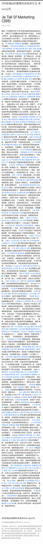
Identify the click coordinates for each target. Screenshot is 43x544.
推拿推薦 (10, 339)
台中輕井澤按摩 (16, 76)
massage (26, 326)
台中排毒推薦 (27, 150)
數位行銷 (32, 76)
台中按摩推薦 (30, 480)
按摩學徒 (8, 49)
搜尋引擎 (38, 392)
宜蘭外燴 (5, 440)
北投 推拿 (15, 483)
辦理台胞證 (34, 180)
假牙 (30, 79)
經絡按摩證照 (10, 374)
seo (26, 448)
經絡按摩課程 (12, 496)
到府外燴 (18, 180)
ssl (35, 301)
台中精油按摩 (34, 241)
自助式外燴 (15, 94)
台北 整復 (5, 488)
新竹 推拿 (36, 160)
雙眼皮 (15, 145)
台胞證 (27, 218)
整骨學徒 (21, 253)
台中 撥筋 (12, 440)
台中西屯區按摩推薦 (16, 488)
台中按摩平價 (19, 79)
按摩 (12, 134)
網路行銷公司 (21, 372)
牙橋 (34, 49)
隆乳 (13, 175)
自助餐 (38, 49)
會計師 (6, 187)
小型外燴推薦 (17, 74)
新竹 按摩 (35, 347)
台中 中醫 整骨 (24, 392)
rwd (6, 97)
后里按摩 (8, 377)
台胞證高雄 (13, 97)
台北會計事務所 (32, 372)
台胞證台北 (8, 139)
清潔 (17, 374)
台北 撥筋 (23, 241)
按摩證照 (14, 119)
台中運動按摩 (10, 468)
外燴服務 (30, 331)
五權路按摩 (31, 97)
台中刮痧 (30, 134)
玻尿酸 (7, 412)
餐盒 (23, 160)
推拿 (7, 329)
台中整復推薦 (14, 213)
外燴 (20, 185)
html (31, 89)
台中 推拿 (34, 132)
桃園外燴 (16, 357)
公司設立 (37, 235)
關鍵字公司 (23, 46)
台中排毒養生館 (15, 160)
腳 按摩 (26, 193)
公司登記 (7, 94)
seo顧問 (7, 76)
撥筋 (28, 248)
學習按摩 (26, 185)
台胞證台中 (22, 97)
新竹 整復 (26, 180)
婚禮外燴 (23, 440)
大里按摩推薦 (28, 225)
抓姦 (24, 54)
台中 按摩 (23, 220)
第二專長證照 (18, 225)
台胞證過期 (31, 94)
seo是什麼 (15, 241)
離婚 (29, 347)
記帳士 (7, 241)
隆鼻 (26, 79)
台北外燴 (23, 94)
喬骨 (18, 440)
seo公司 (32, 448)
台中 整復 (36, 435)
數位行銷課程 (9, 79)
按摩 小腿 (20, 395)
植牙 (20, 145)
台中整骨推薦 (15, 438)
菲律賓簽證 (31, 122)
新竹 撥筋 (28, 49)
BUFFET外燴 (32, 152)
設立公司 (5, 162)
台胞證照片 (27, 465)
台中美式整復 (36, 422)
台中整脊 (26, 273)
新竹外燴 (8, 54)
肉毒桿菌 (31, 117)
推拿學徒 (33, 185)
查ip (5, 119)
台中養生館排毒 (18, 49)
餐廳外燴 (9, 145)
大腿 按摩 (26, 266)
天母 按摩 (7, 294)
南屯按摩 (32, 385)
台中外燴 (33, 294)
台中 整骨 (18, 339)
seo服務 (26, 76)
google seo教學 (27, 438)
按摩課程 (12, 425)
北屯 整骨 (15, 248)
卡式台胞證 (18, 326)
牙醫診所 (10, 44)
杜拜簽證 (23, 122)
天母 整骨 (9, 357)
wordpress (6, 220)
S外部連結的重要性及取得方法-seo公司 (20, 6)
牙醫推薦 (18, 44)
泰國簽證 (21, 119)
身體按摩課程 (30, 349)
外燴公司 (23, 248)
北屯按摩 (13, 289)
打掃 (9, 470)
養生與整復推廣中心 (21, 294)
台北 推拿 (24, 268)
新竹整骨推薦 (19, 349)
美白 (5, 483)
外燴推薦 (33, 374)
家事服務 (23, 152)
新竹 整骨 (34, 412)
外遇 (21, 213)
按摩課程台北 (21, 165)
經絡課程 (16, 377)
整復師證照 (32, 46)
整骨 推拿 (37, 438)
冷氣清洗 (18, 54)
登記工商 (28, 468)
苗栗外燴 (28, 435)
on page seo (19, 134)
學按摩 (21, 230)
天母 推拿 (15, 122)
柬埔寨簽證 (25, 402)
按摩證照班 (13, 329)
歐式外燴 (15, 46)
